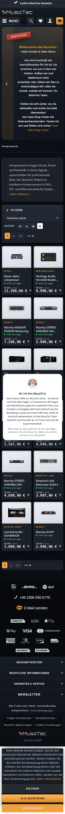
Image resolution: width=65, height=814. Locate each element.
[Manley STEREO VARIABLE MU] (16, 461)
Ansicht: (10, 225)
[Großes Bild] (27, 226)
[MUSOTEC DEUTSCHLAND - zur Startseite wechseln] (17, 12)
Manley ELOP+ (45, 532)
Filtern (16, 210)
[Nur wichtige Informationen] (40, 226)
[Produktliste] (33, 226)
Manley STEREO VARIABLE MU (14, 482)
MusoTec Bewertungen (18, 725)
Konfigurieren (32, 808)
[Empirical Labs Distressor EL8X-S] (48, 461)
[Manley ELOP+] (48, 513)
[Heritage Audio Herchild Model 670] (48, 257)
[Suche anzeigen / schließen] (30, 21)
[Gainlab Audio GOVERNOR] (16, 513)
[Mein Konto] (50, 21)
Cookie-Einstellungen (48, 725)
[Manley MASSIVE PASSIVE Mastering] (16, 308)
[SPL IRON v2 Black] (48, 359)
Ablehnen (32, 788)
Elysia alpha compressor (12, 278)
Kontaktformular (45, 718)
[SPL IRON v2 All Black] (16, 359)
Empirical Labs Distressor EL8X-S (47, 482)
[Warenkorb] (59, 21)
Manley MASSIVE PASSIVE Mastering (16, 329)
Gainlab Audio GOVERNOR (13, 533)
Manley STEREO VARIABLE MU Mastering (46, 329)
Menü (13, 21)
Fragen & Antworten (19, 718)
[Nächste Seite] (13, 236)
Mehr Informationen (49, 779)
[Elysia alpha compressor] (16, 257)
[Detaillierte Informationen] (20, 226)
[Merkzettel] (40, 21)
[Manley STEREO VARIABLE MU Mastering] (48, 308)
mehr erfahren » (19, 194)
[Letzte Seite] (20, 236)
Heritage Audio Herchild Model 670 (46, 278)
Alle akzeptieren (33, 798)
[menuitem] (10, 21)
